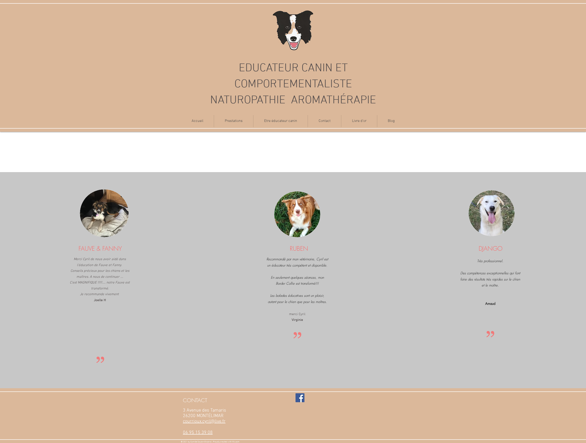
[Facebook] (300, 397)
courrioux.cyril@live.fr (204, 421)
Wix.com (235, 441)
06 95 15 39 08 (198, 432)
